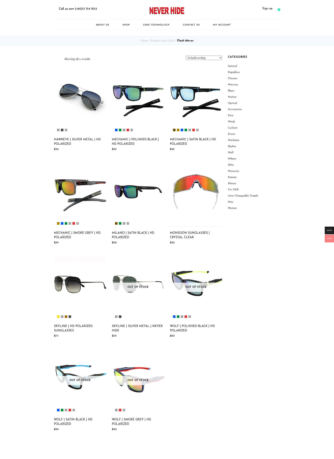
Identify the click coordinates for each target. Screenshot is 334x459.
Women (232, 208)
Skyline (232, 146)
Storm (231, 134)
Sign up (267, 8)
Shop (126, 25)
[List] (60, 59)
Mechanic (233, 140)
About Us (102, 25)
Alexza (232, 183)
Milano (232, 158)
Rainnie (232, 177)
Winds (231, 121)
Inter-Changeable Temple (243, 195)
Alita (231, 164)
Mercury (233, 84)
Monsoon (233, 171)
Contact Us (191, 25)
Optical (232, 103)
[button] (278, 9)
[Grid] (55, 59)
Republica (234, 72)
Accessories (235, 109)
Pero (230, 115)
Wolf (231, 152)
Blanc (231, 90)
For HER (233, 189)
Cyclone (232, 127)
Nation (232, 97)
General (232, 66)
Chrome (232, 78)
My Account (222, 25)
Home (144, 40)
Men (230, 202)
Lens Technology (156, 25)
